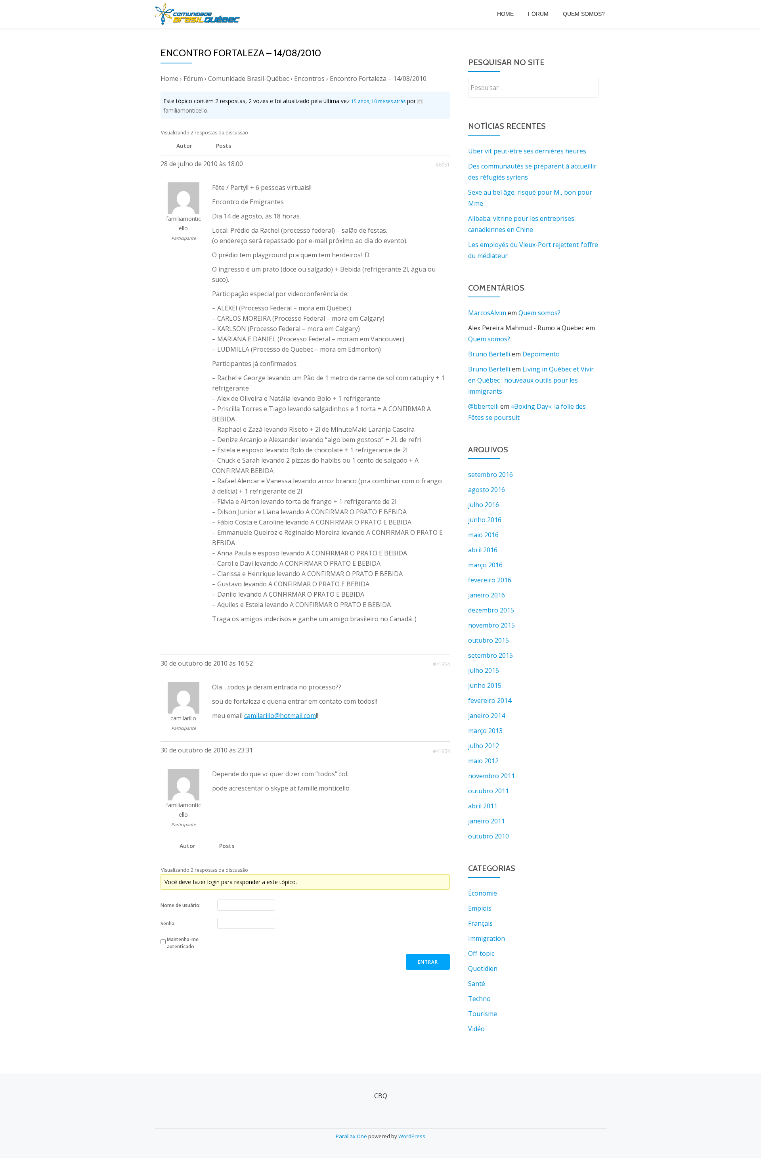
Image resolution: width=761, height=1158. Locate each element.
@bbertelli (483, 406)
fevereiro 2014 (489, 700)
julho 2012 (483, 745)
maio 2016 (483, 534)
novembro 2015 (491, 625)
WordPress (411, 1136)
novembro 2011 (491, 775)
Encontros (309, 78)
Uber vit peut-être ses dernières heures (527, 151)
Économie (482, 893)
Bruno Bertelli (489, 354)
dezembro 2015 (491, 610)
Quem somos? (584, 14)
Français (480, 923)
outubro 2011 (488, 791)
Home (505, 14)
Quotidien (482, 968)
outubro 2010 (488, 836)
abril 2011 (482, 806)
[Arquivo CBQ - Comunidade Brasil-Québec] (199, 14)
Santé (476, 983)
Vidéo (476, 1028)
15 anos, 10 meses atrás (378, 101)
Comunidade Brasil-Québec (248, 78)
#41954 (441, 664)
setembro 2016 (490, 474)
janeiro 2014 (486, 715)
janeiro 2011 (486, 821)
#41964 (441, 751)
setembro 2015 (490, 655)
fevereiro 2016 (489, 580)
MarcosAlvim (487, 312)
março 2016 (485, 565)
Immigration (486, 938)
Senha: (168, 923)
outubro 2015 (488, 640)
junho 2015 (484, 685)
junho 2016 (484, 519)
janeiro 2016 (486, 595)
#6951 (443, 164)
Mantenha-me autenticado (183, 943)
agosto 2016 (486, 489)
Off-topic (481, 953)
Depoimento (541, 354)
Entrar (428, 962)
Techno (479, 998)
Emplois (479, 908)
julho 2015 (483, 670)
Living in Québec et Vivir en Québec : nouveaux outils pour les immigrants (531, 380)
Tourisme (482, 1013)
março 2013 (485, 730)
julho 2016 (483, 504)
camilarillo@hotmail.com (280, 715)
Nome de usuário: (181, 905)
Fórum (538, 14)
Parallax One (352, 1136)
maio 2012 (483, 760)
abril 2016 (482, 550)
